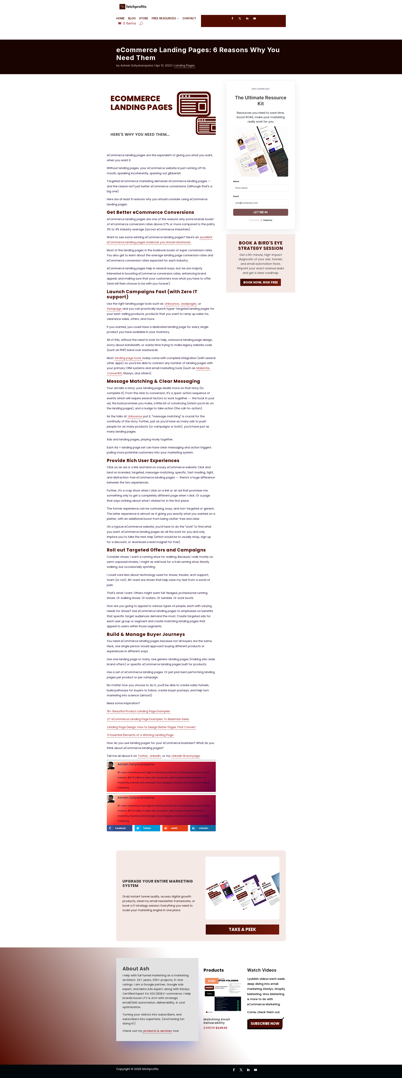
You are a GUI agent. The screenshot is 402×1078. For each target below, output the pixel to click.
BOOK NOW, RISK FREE (260, 282)
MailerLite (202, 368)
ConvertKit (114, 373)
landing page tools (128, 358)
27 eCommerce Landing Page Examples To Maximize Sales (148, 719)
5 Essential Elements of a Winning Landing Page (140, 735)
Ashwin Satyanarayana (136, 65)
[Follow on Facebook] (232, 18)
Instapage (114, 309)
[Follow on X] (239, 18)
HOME (120, 18)
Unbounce (172, 304)
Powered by (260, 220)
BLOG (132, 18)
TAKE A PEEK (242, 929)
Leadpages (188, 304)
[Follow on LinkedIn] (247, 18)
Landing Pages (184, 65)
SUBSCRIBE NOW (265, 1023)
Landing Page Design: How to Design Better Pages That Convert (151, 727)
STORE (143, 18)
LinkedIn (155, 756)
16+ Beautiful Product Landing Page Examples (138, 711)
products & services (157, 1031)
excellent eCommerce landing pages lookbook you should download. (159, 239)
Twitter (143, 756)
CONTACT (189, 18)
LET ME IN (261, 212)
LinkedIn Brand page (186, 756)
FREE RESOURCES (164, 18)
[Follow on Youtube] (254, 18)
